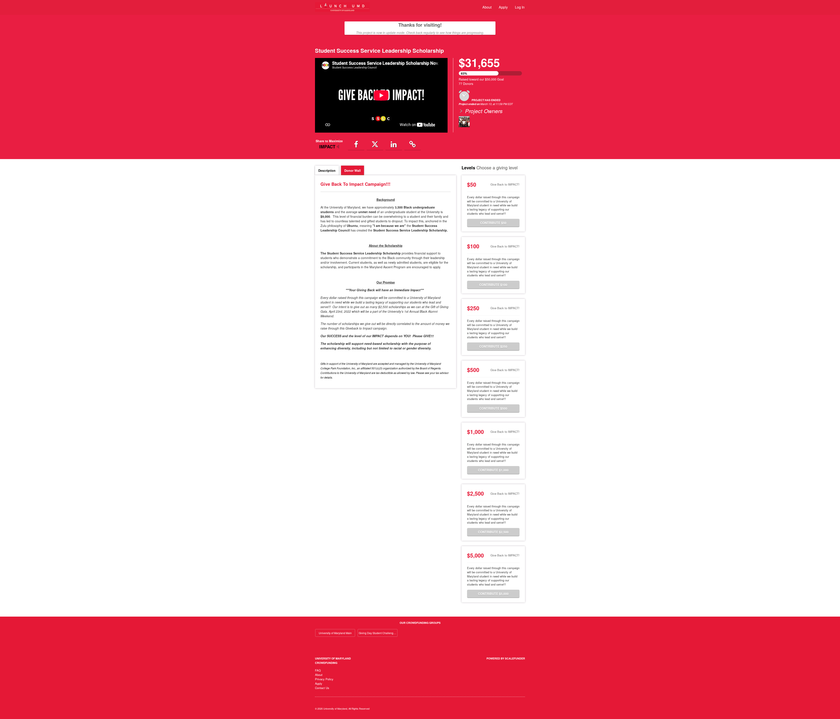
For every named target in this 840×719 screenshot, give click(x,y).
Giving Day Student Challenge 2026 (378, 633)
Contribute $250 (493, 346)
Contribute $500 (493, 408)
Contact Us (322, 688)
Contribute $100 (493, 284)
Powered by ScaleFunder (505, 658)
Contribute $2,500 (493, 532)
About (487, 7)
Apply (503, 7)
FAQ (318, 670)
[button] (356, 144)
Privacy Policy (324, 679)
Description (327, 170)
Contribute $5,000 (493, 593)
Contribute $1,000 (493, 470)
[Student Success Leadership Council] (464, 121)
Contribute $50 (493, 223)
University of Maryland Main (335, 633)
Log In (520, 7)
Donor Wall (352, 170)
